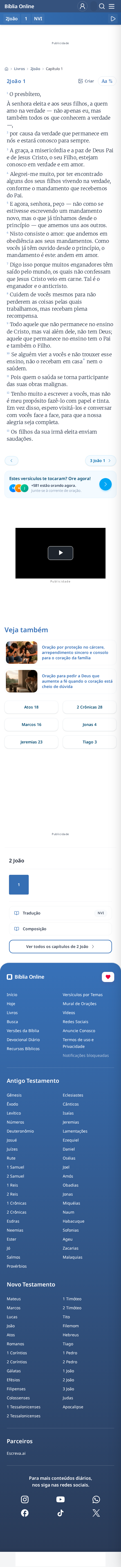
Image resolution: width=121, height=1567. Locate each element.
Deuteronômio (20, 1131)
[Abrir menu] (111, 6)
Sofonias (71, 1230)
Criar (89, 81)
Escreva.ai (16, 1453)
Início (12, 994)
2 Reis (12, 1194)
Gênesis (14, 1095)
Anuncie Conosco (79, 1030)
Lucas (12, 1316)
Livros (19, 68)
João (11, 1325)
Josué (12, 1140)
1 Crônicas (16, 1203)
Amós (68, 1176)
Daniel (69, 1149)
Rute (11, 1158)
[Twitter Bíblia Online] (96, 1512)
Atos (11, 1334)
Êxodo (12, 1104)
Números (15, 1122)
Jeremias (71, 1122)
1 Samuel (15, 1167)
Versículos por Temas (83, 994)
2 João (68, 1379)
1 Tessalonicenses (24, 1406)
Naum (68, 1212)
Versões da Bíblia (23, 1030)
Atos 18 (31, 707)
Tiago (68, 1343)
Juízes (12, 1149)
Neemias (15, 1230)
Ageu (68, 1239)
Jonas (68, 1194)
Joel (66, 1167)
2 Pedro (70, 1361)
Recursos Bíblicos (23, 1048)
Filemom (71, 1325)
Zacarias (71, 1248)
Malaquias (72, 1257)
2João (35, 68)
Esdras (13, 1221)
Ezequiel (71, 1140)
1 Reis (12, 1185)
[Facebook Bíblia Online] (24, 1512)
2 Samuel (15, 1176)
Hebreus (71, 1334)
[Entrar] (82, 6)
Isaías (68, 1113)
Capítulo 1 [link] (54, 68)
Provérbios (17, 1266)
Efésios (13, 1379)
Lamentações (75, 1131)
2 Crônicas (16, 1212)
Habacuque (73, 1221)
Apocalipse (73, 1406)
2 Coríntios (17, 1361)
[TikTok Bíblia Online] (60, 1512)
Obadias (71, 1185)
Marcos (14, 1307)
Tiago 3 (90, 742)
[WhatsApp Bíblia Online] (96, 1499)
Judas (68, 1397)
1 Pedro (70, 1352)
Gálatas (14, 1370)
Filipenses (16, 1388)
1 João (68, 1370)
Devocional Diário (23, 1039)
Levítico (14, 1113)
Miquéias (71, 1203)
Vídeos (69, 1012)
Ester (11, 1239)
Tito (66, 1316)
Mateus (14, 1298)
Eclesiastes (73, 1095)
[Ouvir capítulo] (113, 18)
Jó (8, 1248)
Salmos (13, 1257)
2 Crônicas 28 (89, 707)
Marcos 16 (31, 724)
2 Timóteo (72, 1307)
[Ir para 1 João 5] (11, 460)
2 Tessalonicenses (24, 1415)
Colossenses (18, 1397)
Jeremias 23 (31, 742)
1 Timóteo (72, 1298)
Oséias (69, 1158)
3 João (68, 1388)
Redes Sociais (75, 1021)
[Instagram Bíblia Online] (24, 1499)
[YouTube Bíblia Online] (60, 1499)
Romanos (15, 1343)
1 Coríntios (17, 1352)
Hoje (11, 1003)
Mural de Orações (80, 1003)
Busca (12, 1021)
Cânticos (71, 1104)
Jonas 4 (90, 724)
